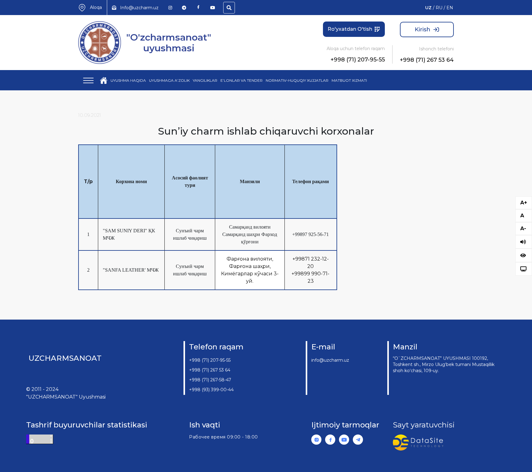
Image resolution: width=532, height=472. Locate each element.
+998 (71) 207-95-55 (358, 59)
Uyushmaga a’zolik (169, 80)
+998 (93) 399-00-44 (211, 389)
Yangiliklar (205, 80)
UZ (428, 7)
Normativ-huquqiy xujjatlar (297, 80)
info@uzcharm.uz (330, 360)
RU (439, 7)
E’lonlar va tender (241, 80)
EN (449, 7)
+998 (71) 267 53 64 (427, 60)
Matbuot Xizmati (349, 80)
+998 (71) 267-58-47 (210, 380)
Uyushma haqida (128, 80)
